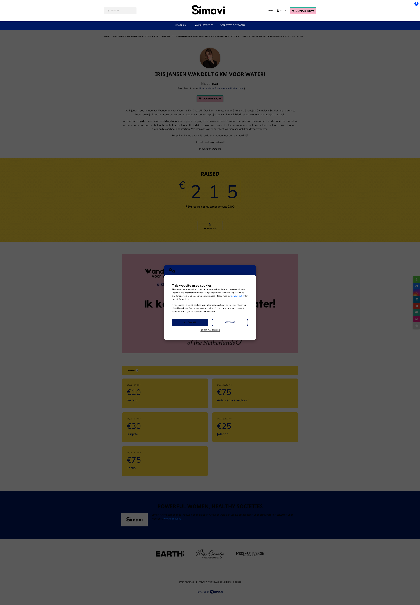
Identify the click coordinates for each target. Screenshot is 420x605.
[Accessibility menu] (416, 4)
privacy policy (238, 296)
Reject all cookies (210, 330)
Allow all (190, 322)
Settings (229, 322)
